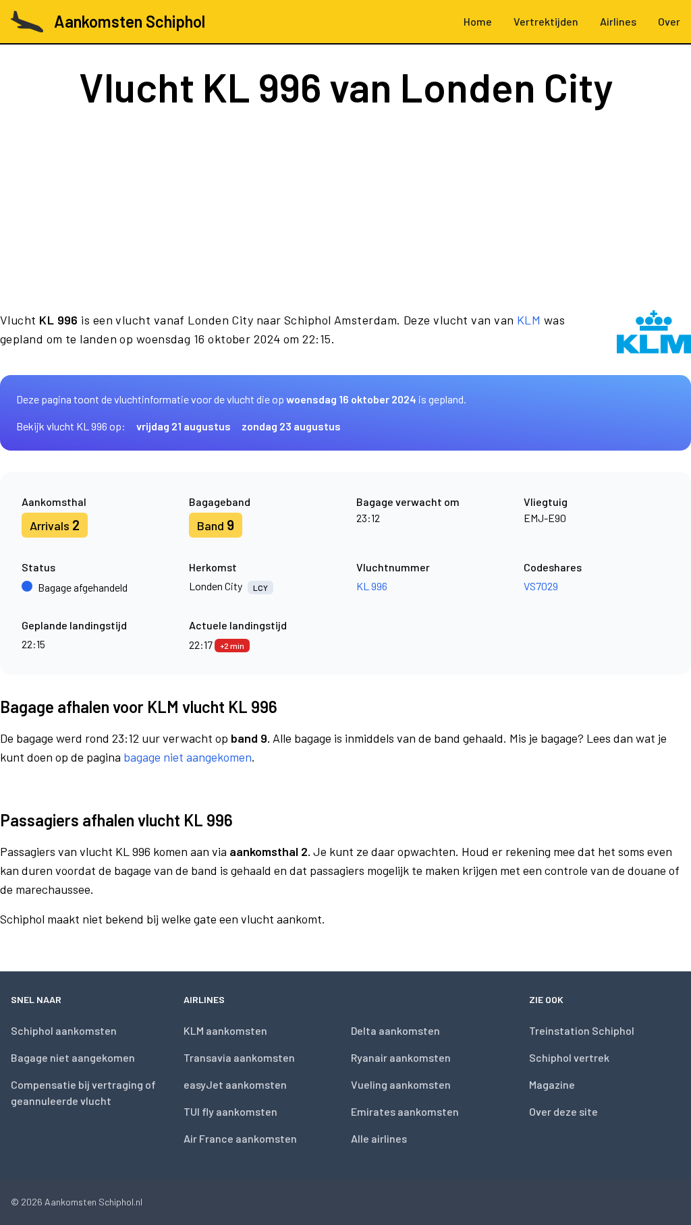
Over (669, 21)
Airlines (618, 21)
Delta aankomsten (395, 1030)
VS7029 (541, 585)
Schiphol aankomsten (64, 1030)
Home (478, 21)
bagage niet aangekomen (187, 756)
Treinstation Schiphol (581, 1030)
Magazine (552, 1084)
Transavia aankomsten (239, 1057)
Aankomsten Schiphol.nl (93, 1201)
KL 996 (371, 585)
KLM (529, 319)
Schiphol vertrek (569, 1057)
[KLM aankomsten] (654, 331)
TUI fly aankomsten (230, 1111)
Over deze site (563, 1111)
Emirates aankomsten (405, 1111)
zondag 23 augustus (291, 426)
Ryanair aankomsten (401, 1057)
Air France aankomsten (240, 1138)
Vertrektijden (546, 21)
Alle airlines (379, 1138)
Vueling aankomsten (401, 1084)
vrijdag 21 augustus (183, 426)
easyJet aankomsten (235, 1084)
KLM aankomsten (225, 1030)
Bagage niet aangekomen (73, 1057)
